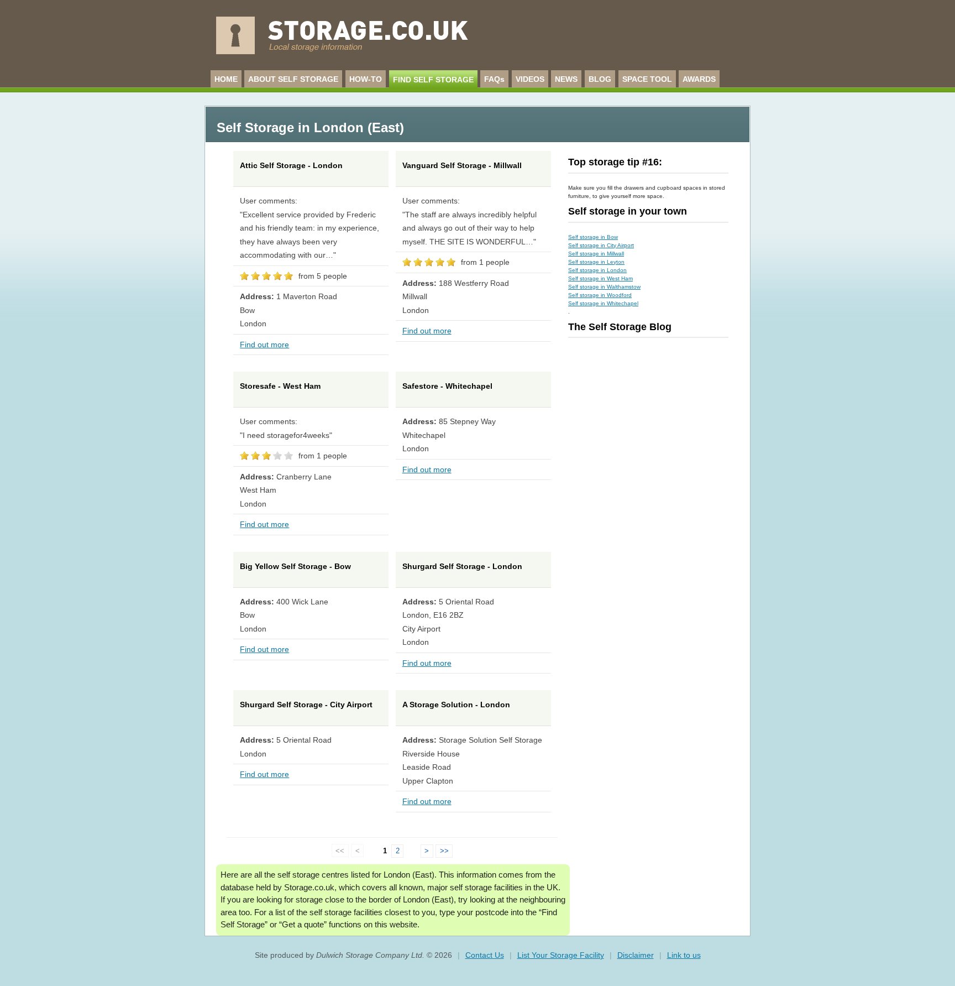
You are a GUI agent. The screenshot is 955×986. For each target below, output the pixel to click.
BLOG (600, 79)
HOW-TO (365, 79)
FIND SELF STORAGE (433, 79)
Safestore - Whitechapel (447, 386)
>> (444, 851)
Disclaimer (635, 955)
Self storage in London (597, 270)
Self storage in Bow (593, 237)
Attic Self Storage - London (291, 165)
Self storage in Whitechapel (603, 303)
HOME (226, 79)
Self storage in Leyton (596, 262)
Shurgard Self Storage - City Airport (306, 704)
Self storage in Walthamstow (604, 287)
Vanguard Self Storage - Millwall (462, 165)
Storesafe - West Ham (280, 386)
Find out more (264, 344)
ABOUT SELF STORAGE (293, 79)
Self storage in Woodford (600, 295)
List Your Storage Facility (560, 955)
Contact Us (484, 955)
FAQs (494, 79)
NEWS (566, 79)
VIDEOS (530, 79)
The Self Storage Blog (619, 326)
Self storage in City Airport (601, 245)
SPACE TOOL (647, 79)
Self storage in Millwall (596, 254)
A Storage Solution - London (456, 704)
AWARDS (699, 79)
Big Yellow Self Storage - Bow (295, 566)
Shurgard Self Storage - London (462, 566)
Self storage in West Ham (600, 278)
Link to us (684, 955)
